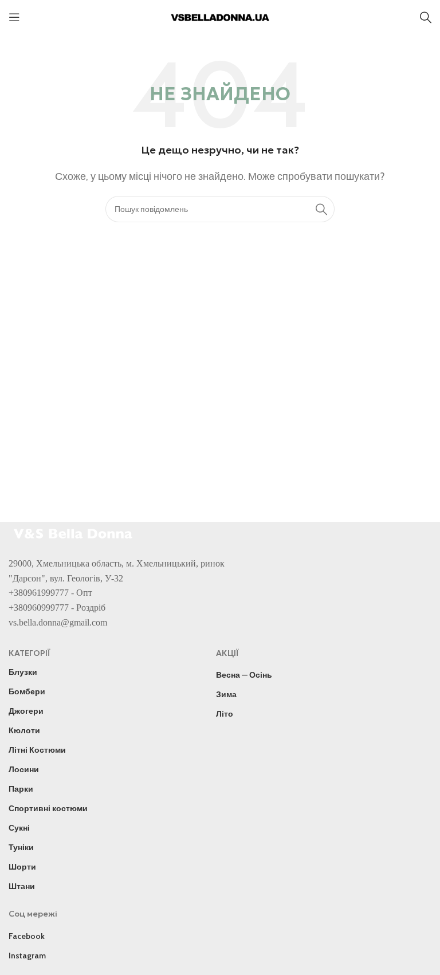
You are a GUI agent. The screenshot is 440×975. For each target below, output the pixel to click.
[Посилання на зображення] (74, 532)
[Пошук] (425, 17)
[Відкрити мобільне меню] (14, 17)
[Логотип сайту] (220, 16)
